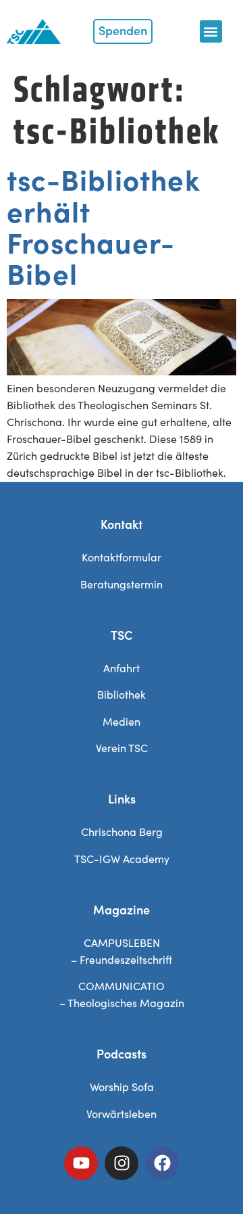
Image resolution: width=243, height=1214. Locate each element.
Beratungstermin (121, 584)
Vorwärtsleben (121, 1113)
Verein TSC (122, 748)
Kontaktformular (121, 557)
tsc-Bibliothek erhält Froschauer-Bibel (103, 225)
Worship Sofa (122, 1086)
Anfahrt (121, 668)
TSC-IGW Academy (121, 858)
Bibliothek (121, 694)
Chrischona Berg (122, 831)
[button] (211, 31)
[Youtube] (81, 1163)
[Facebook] (162, 1163)
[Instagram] (121, 1163)
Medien (121, 721)
